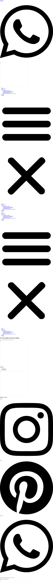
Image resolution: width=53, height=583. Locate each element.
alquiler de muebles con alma (6, 92)
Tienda (2, 89)
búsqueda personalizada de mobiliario (7, 207)
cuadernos (3, 210)
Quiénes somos (3, 88)
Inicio (2, 203)
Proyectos (3, 334)
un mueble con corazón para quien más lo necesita (9, 93)
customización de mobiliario (6, 90)
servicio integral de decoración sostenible (8, 91)
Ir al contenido (2, 0)
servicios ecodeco (4, 205)
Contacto (3, 95)
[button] (26, 150)
